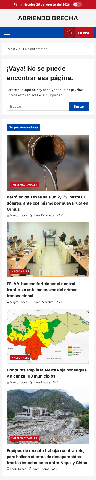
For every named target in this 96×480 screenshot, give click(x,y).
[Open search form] (15, 4)
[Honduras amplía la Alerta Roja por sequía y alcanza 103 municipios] (48, 336)
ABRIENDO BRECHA (48, 18)
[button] (7, 33)
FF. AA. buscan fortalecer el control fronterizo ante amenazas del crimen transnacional (42, 289)
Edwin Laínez (18, 469)
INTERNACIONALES (24, 185)
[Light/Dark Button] (77, 4)
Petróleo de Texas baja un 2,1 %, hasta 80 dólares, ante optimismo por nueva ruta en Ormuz (47, 203)
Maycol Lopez (18, 215)
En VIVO (84, 33)
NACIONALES (20, 271)
